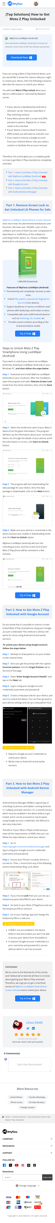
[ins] (23, 1165)
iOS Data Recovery (36, 1102)
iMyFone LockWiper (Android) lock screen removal (27, 220)
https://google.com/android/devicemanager (24, 846)
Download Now (19, 57)
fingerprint (44, 299)
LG (31, 318)
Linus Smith (34, 1022)
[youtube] (16, 1165)
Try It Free (25, 333)
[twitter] (10, 1165)
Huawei (37, 318)
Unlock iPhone (16, 1097)
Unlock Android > (20, 1117)
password (32, 299)
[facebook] (4, 1165)
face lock (22, 302)
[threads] (28, 1165)
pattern (22, 299)
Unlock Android (16, 29)
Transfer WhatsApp (37, 1097)
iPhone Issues (16, 1102)
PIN (16, 299)
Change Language (28, 1185)
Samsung (24, 318)
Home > (8, 1117)
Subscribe (47, 1177)
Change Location (27, 1107)
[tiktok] (34, 1165)
